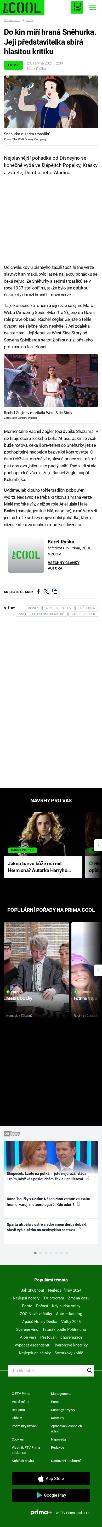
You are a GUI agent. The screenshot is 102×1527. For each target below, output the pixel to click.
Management (61, 1394)
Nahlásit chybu (23, 1461)
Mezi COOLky (19, 998)
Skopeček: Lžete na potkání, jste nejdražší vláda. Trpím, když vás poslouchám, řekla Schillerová (47, 1176)
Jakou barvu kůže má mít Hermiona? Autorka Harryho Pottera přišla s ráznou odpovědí (37, 867)
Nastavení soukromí (66, 1461)
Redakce (57, 1447)
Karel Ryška (36, 69)
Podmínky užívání (24, 1426)
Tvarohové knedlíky (71, 1345)
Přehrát (17, 992)
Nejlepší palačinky (35, 1353)
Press (55, 1402)
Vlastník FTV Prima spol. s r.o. (26, 1450)
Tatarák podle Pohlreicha (64, 1329)
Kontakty (57, 1418)
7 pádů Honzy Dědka (39, 1321)
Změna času (78, 1298)
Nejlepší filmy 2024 (64, 1290)
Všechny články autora (64, 565)
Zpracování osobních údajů (66, 1428)
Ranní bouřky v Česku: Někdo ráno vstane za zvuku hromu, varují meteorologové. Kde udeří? (48, 1201)
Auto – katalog (69, 1313)
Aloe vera (28, 1337)
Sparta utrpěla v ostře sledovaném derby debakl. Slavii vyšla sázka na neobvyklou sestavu (47, 1227)
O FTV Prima (21, 1394)
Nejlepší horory (26, 1298)
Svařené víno (27, 1329)
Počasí (42, 1306)
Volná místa (20, 1402)
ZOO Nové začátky (36, 1313)
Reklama (18, 1410)
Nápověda (58, 1439)
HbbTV (17, 1418)
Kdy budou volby (66, 1306)
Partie (27, 1306)
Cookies (18, 1439)
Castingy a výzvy (63, 1410)
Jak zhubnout (32, 1290)
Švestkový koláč (69, 1353)
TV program (53, 1298)
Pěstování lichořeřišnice (61, 1337)
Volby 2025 (71, 1321)
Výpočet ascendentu (32, 1345)
